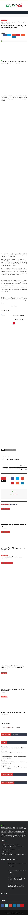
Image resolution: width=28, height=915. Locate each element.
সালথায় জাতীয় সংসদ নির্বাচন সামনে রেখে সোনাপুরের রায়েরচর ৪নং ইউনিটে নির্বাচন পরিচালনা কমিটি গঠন (12, 666)
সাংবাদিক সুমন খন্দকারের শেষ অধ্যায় (10, 459)
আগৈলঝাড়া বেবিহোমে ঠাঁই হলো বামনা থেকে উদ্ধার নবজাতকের (11, 16)
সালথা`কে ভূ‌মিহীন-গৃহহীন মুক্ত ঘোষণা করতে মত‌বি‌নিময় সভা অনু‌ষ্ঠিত (13, 525)
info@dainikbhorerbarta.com (7, 851)
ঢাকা (2, 508)
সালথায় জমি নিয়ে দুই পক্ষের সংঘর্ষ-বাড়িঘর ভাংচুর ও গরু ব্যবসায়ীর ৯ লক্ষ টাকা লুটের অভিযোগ (17, 878)
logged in (9, 727)
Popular (8, 860)
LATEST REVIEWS (6, 734)
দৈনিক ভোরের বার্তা (12, 449)
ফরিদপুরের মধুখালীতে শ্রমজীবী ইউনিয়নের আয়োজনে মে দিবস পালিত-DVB (13, 548)
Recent (3, 860)
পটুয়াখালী (6, 555)
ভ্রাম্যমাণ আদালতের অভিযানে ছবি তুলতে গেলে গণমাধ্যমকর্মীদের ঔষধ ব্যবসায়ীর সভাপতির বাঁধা (16, 886)
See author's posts (19, 319)
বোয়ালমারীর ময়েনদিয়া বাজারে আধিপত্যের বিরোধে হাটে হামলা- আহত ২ (13, 14)
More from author (15, 504)
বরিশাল (6, 673)
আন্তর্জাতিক (7, 449)
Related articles (6, 504)
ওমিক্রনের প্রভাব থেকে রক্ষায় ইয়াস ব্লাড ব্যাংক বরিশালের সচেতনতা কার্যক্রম (13, 690)
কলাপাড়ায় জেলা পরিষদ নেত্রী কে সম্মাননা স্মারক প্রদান (12, 557)
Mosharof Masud (19, 315)
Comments (15, 860)
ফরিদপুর (8, 508)
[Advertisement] (14, 80)
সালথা (11, 562)
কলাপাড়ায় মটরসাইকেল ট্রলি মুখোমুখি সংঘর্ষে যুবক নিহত (13, 712)
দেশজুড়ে (5, 508)
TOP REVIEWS (15, 734)
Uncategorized (4, 20)
